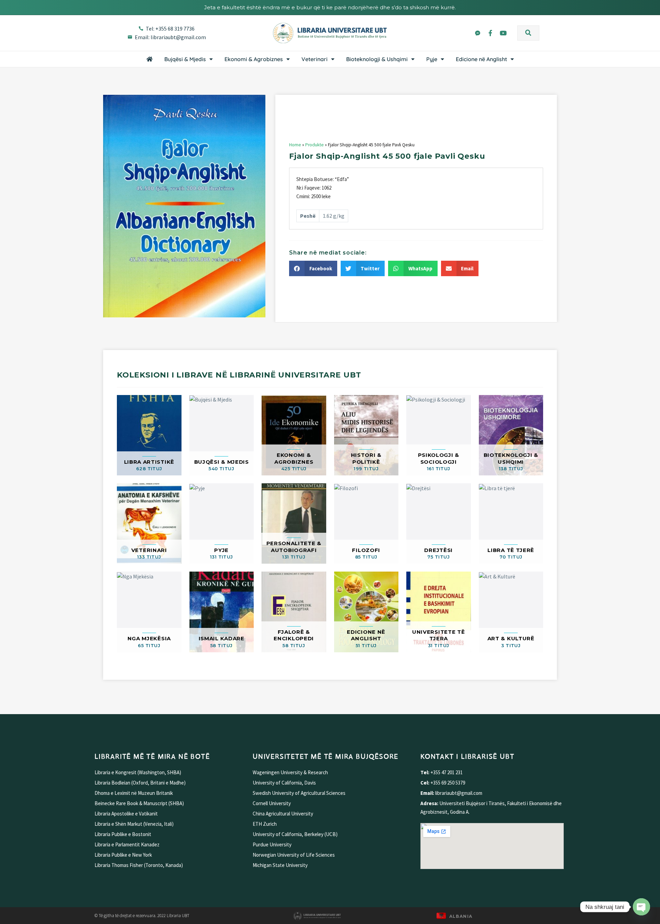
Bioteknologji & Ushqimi (377, 59)
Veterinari (314, 59)
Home (295, 145)
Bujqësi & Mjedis (185, 59)
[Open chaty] (641, 906)
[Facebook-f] (490, 32)
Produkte (314, 145)
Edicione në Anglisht (481, 59)
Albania (461, 916)
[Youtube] (503, 32)
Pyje (431, 59)
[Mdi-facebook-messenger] (477, 32)
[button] (528, 32)
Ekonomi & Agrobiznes (253, 59)
